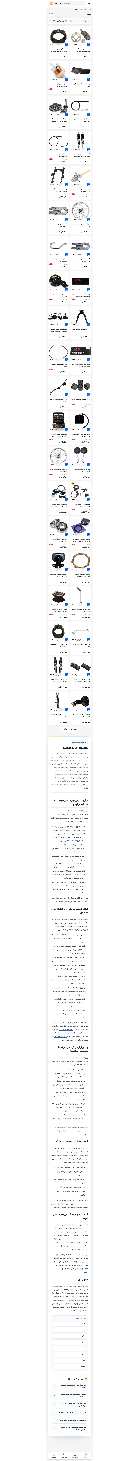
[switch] (79, 21)
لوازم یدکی (83, 9)
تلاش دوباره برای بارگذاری (69, 729)
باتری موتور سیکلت (60, 1037)
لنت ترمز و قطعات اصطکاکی (74, 841)
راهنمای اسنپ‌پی (81, 1269)
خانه (90, 9)
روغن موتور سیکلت (66, 1029)
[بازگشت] (89, 3)
